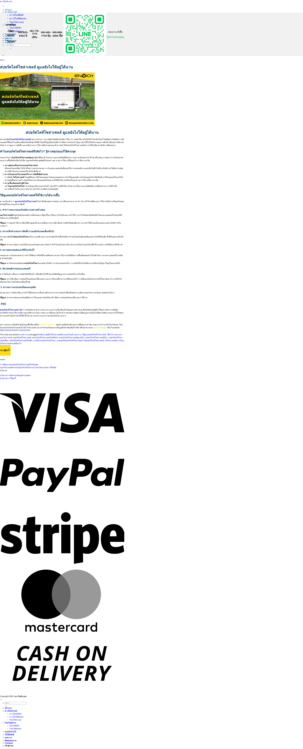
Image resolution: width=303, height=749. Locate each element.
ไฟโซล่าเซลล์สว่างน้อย (114, 341)
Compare (9, 743)
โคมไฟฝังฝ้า (15, 28)
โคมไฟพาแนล (16, 22)
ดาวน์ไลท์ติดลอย (17, 18)
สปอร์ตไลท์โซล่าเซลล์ (22, 338)
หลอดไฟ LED (10, 732)
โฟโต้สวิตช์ (9, 735)
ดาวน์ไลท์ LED (11, 12)
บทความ (8, 38)
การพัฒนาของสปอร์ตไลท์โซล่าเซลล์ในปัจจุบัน (19, 365)
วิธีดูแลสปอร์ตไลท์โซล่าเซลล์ (94, 335)
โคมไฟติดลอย (16, 31)
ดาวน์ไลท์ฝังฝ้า (16, 15)
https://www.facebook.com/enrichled (15, 330)
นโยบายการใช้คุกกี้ (8, 378)
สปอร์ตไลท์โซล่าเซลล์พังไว (97, 338)
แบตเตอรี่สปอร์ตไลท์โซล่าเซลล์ (69, 341)
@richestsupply (115, 37)
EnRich (41, 335)
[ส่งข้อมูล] (10, 48)
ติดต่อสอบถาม (11, 741)
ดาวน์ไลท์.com (6, 1)
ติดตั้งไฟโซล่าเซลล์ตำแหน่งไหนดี (59, 335)
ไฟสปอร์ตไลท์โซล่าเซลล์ (93, 341)
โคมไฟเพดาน (10, 723)
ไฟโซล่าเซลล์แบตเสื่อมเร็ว (11, 343)
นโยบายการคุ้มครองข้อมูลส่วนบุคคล (15, 375)
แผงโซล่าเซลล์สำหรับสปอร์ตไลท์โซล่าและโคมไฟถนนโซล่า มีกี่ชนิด (28, 368)
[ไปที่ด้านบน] (1, 699)
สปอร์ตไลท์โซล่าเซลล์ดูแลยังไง (72, 338)
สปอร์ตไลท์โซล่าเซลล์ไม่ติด (20, 341)
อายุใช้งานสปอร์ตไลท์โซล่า (44, 341)
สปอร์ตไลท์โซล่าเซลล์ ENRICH (45, 338)
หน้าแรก (8, 10)
